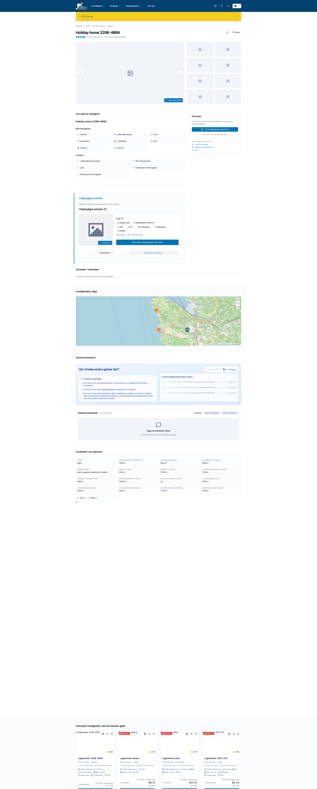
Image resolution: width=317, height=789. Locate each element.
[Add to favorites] (112, 734)
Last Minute (96, 6)
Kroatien (79, 26)
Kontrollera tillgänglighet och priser (147, 242)
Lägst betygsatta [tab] (229, 413)
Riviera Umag (98, 26)
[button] (187, 329)
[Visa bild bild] (200, 49)
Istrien (88, 26)
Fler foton (107, 243)
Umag (135, 762)
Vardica (110, 26)
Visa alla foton (175, 100)
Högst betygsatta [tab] (211, 413)
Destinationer (132, 6)
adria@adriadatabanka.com (204, 147)
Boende (114, 6)
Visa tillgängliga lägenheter (217, 129)
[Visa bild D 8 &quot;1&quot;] (227, 49)
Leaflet (214, 345)
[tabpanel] (158, 429)
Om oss (151, 6)
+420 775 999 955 (201, 145)
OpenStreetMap (225, 345)
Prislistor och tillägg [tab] (152, 253)
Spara (237, 32)
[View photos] (96, 230)
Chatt (196, 150)
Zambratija (179, 762)
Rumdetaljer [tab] (105, 253)
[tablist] (130, 253)
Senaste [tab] (197, 413)
